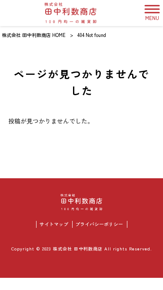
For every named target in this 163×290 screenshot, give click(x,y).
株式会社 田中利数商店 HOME (34, 34)
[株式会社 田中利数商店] (70, 13)
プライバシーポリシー (99, 224)
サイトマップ (54, 224)
